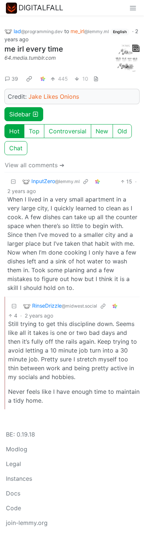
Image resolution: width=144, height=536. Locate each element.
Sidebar (20, 114)
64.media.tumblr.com (30, 58)
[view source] (96, 78)
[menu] (133, 7)
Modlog (16, 449)
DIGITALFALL (40, 7)
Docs (13, 493)
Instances (19, 478)
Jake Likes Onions (53, 96)
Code (13, 508)
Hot (14, 131)
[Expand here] (126, 58)
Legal (13, 463)
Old (122, 131)
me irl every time (33, 49)
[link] (29, 79)
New (102, 131)
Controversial (67, 131)
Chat (16, 148)
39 (14, 79)
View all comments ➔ (34, 165)
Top (34, 131)
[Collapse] (13, 181)
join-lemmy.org (27, 522)
